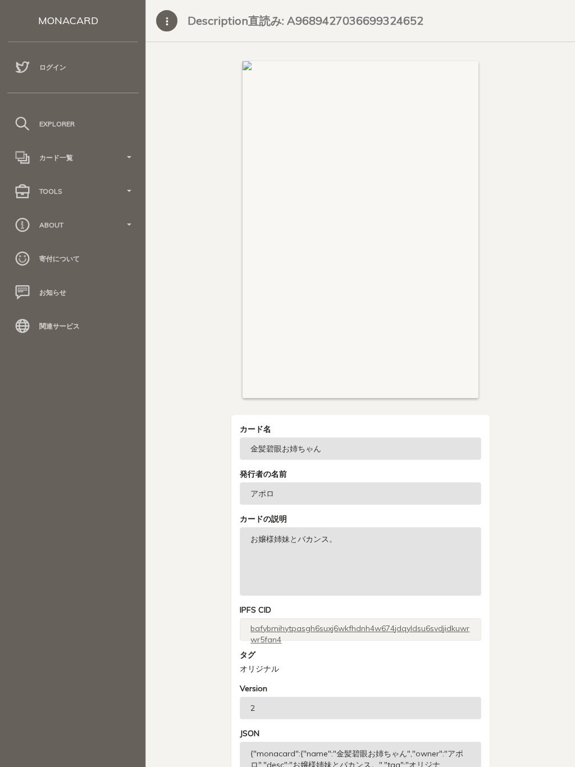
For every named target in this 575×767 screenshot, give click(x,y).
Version (253, 688)
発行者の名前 (263, 474)
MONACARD (68, 20)
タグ (247, 655)
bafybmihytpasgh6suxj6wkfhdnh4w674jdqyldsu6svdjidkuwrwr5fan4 (359, 632)
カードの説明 (263, 519)
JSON (249, 733)
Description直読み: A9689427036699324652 (305, 20)
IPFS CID (255, 610)
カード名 (255, 429)
